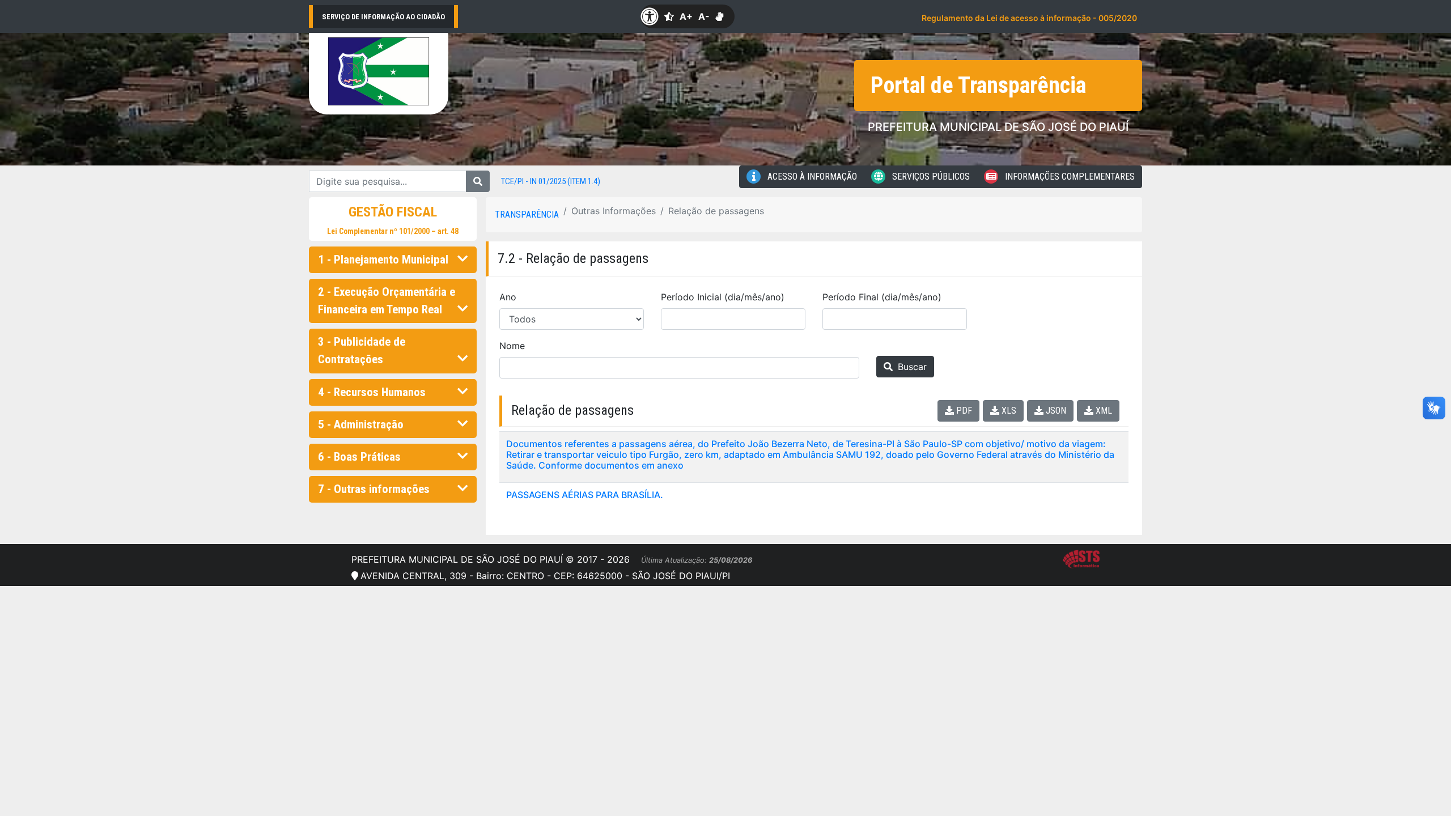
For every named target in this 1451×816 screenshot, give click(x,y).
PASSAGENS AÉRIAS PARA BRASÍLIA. (584, 494)
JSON (1054, 410)
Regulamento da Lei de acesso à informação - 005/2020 (1029, 18)
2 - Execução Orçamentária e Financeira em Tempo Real (386, 300)
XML (1102, 410)
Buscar (911, 366)
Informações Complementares (1069, 176)
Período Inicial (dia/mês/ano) (722, 297)
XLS (1007, 410)
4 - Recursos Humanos (372, 392)
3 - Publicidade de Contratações (361, 350)
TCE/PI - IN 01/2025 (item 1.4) (550, 181)
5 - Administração (361, 424)
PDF (963, 410)
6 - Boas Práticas (359, 457)
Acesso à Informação (811, 176)
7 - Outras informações (374, 489)
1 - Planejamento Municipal (383, 259)
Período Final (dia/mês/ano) (881, 297)
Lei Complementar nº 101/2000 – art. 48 (393, 231)
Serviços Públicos (930, 176)
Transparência (527, 214)
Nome (512, 345)
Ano (507, 297)
